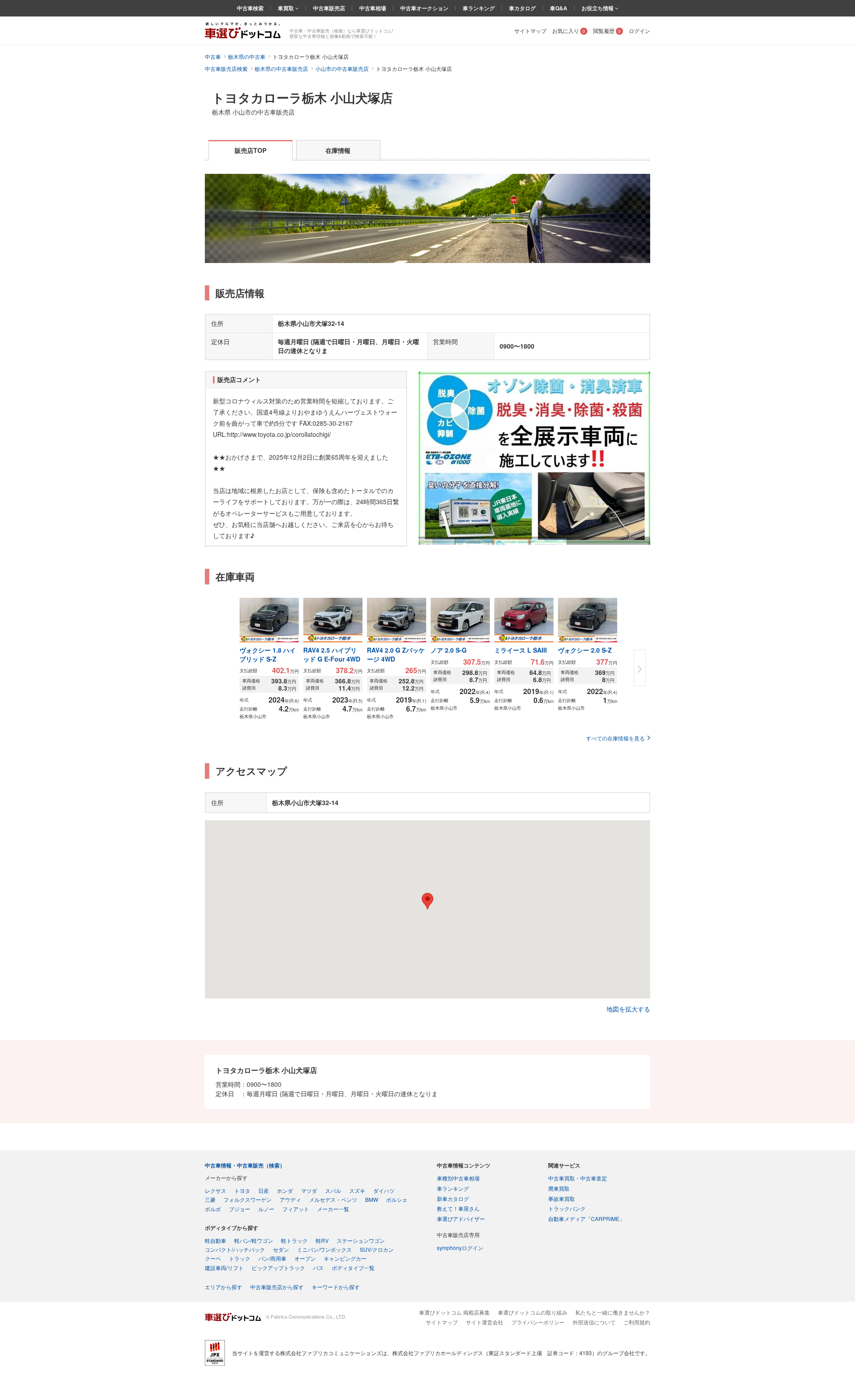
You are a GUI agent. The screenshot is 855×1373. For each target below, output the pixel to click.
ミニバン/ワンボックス (324, 1249)
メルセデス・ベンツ (333, 1199)
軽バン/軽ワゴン (253, 1240)
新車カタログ (453, 1198)
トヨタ (242, 1190)
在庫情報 (338, 150)
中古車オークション (424, 8)
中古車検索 (250, 8)
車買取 (286, 8)
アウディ (290, 1199)
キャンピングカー (345, 1258)
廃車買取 (559, 1188)
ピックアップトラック (278, 1267)
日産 (263, 1190)
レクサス (215, 1190)
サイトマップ (530, 30)
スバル (333, 1190)
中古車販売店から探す (277, 1287)
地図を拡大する (628, 1008)
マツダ (309, 1190)
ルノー (266, 1209)
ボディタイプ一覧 (353, 1267)
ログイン (639, 30)
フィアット (295, 1209)
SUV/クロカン (377, 1249)
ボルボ (213, 1209)
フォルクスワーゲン (248, 1199)
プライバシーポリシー (538, 1322)
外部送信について (594, 1322)
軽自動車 (215, 1240)
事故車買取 (561, 1198)
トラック (239, 1258)
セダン (281, 1249)
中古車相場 (372, 8)
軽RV (322, 1240)
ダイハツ (384, 1190)
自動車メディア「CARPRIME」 (586, 1218)
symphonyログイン (460, 1247)
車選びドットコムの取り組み (532, 1312)
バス (318, 1267)
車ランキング (479, 8)
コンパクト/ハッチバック (235, 1249)
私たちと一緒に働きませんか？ (612, 1312)
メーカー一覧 (333, 1209)
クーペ (213, 1258)
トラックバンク (567, 1208)
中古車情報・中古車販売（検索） (245, 1165)
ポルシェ (396, 1199)
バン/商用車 (272, 1258)
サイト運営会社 (484, 1322)
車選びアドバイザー (461, 1218)
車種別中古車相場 (458, 1178)
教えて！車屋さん (458, 1208)
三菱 (210, 1199)
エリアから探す (223, 1287)
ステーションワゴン (361, 1240)
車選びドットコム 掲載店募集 (454, 1312)
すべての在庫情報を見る (615, 738)
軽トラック (294, 1240)
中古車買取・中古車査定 (577, 1178)
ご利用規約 (636, 1322)
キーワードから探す (336, 1287)
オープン (305, 1258)
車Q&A (558, 8)
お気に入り (568, 30)
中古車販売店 (329, 8)
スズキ (357, 1190)
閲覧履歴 (607, 30)
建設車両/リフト (224, 1267)
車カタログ (522, 8)
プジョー (239, 1209)
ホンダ (285, 1190)
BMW (371, 1199)
